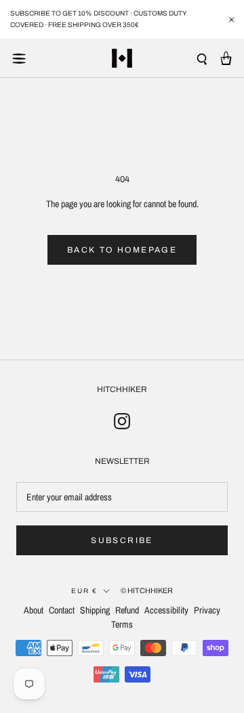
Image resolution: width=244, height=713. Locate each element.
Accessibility (166, 610)
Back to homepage (122, 250)
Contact (62, 610)
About (33, 610)
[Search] (202, 58)
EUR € (84, 591)
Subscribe (122, 540)
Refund (127, 610)
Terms (122, 624)
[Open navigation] (19, 58)
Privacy (207, 610)
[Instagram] (122, 420)
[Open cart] (226, 58)
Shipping (95, 610)
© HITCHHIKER (147, 590)
